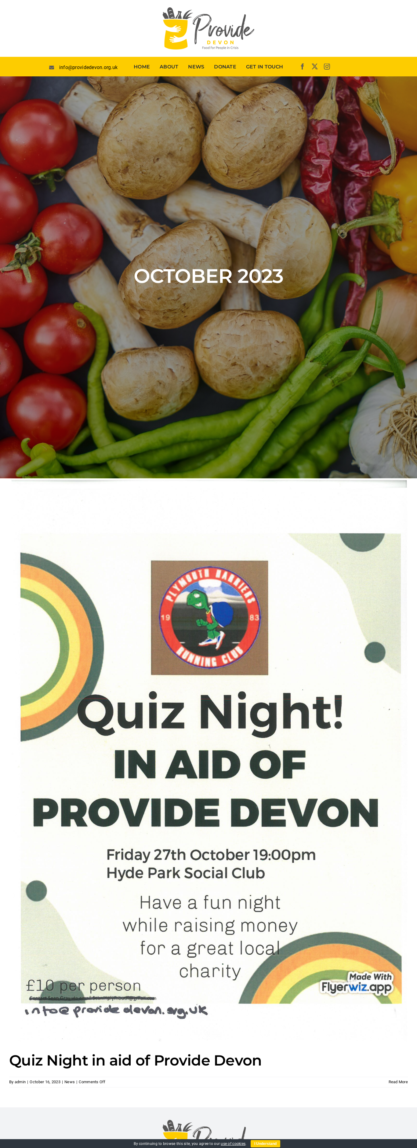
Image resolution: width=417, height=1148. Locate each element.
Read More (398, 1082)
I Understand (265, 1144)
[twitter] (315, 67)
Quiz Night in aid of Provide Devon (135, 1060)
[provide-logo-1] (208, 10)
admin (20, 1082)
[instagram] (327, 67)
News (69, 1082)
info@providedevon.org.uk (88, 67)
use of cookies (233, 1144)
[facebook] (302, 67)
